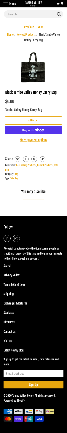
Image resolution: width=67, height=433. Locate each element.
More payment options (33, 140)
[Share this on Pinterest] (34, 159)
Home (10, 34)
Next (40, 27)
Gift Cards (9, 322)
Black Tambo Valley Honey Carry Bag (31, 92)
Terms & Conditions (14, 285)
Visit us (8, 341)
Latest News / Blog (14, 350)
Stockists (9, 313)
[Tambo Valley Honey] (33, 3)
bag (16, 173)
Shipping (9, 294)
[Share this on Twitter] (17, 159)
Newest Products (26, 34)
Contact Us (9, 331)
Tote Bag (14, 178)
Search (7, 266)
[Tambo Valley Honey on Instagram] (17, 238)
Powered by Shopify (14, 400)
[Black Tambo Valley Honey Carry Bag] (33, 66)
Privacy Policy (12, 275)
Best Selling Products (26, 165)
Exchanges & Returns (15, 303)
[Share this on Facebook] (25, 159)
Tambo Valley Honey (23, 395)
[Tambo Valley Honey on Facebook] (8, 238)
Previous (29, 27)
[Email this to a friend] (42, 159)
